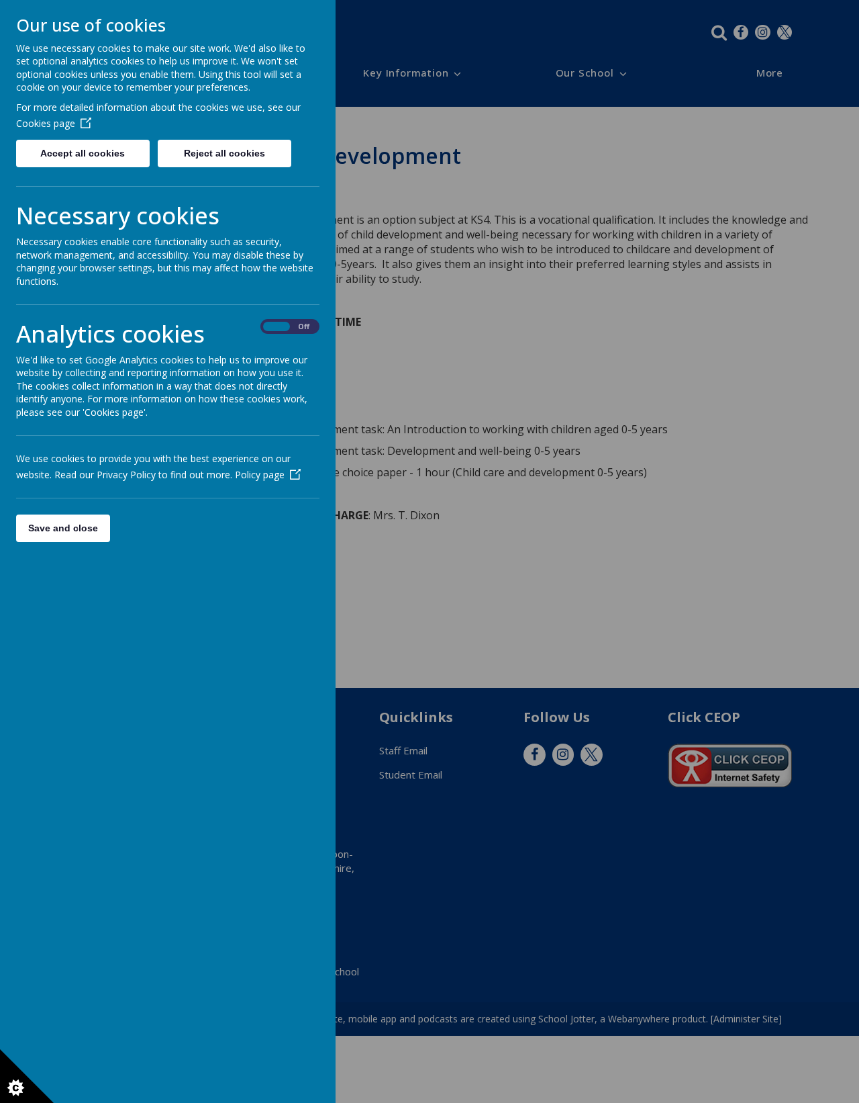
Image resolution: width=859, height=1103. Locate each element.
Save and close (63, 528)
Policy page (260, 474)
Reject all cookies (224, 153)
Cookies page (45, 123)
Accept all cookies (82, 153)
